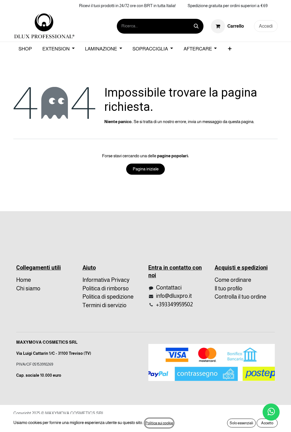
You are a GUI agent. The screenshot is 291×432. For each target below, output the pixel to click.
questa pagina (240, 121)
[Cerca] (196, 26)
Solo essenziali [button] (241, 423)
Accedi (266, 26)
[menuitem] (25, 49)
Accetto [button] (267, 423)
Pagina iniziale (146, 168)
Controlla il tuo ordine (240, 297)
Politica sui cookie (159, 423)
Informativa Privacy (106, 280)
